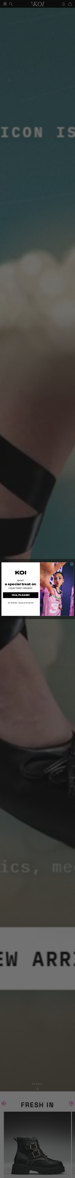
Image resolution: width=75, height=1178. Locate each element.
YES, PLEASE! (21, 595)
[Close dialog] (71, 564)
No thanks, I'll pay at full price (20, 603)
